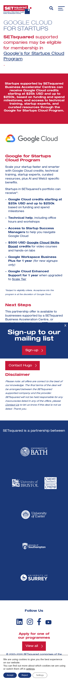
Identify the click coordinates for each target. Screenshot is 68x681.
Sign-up (31, 350)
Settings (40, 675)
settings (30, 668)
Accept (10, 675)
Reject (25, 675)
